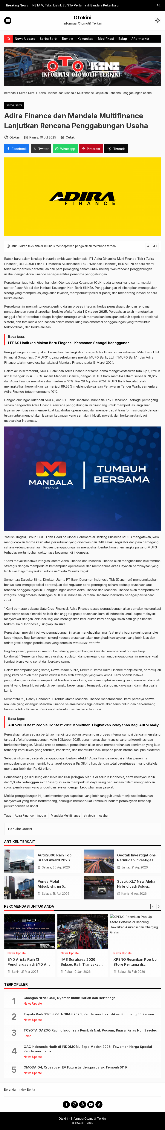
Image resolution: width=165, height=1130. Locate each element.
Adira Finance (24, 815)
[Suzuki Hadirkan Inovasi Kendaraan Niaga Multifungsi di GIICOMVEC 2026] (135, 931)
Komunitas (85, 38)
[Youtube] (90, 1104)
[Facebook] (66, 1104)
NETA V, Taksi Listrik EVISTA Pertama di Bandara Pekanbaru (75, 5)
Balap (122, 38)
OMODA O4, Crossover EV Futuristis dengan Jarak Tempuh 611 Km (77, 1067)
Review (67, 38)
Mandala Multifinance (65, 815)
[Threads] (82, 1104)
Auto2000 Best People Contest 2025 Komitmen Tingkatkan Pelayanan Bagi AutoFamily (83, 725)
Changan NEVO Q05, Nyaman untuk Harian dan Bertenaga (70, 998)
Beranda (10, 1089)
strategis (90, 815)
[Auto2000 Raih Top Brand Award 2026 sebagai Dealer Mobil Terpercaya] (19, 861)
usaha (103, 815)
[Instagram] (74, 1104)
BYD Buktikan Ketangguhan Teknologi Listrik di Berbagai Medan (29, 964)
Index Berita (27, 1089)
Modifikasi (106, 38)
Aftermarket (140, 38)
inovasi (42, 815)
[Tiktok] (98, 1104)
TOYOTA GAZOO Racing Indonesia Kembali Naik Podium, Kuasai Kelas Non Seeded (90, 1030)
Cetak (70, 137)
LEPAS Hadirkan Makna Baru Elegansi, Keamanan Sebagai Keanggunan (69, 343)
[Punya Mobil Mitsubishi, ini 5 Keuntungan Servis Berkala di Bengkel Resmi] (19, 887)
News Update (25, 38)
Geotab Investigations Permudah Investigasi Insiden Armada (136, 860)
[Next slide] (158, 906)
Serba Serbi (49, 38)
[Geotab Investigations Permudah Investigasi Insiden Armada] (99, 861)
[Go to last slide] (152, 906)
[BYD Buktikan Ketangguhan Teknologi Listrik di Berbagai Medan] (29, 931)
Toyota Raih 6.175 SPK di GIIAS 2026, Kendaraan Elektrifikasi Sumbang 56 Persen (89, 1014)
